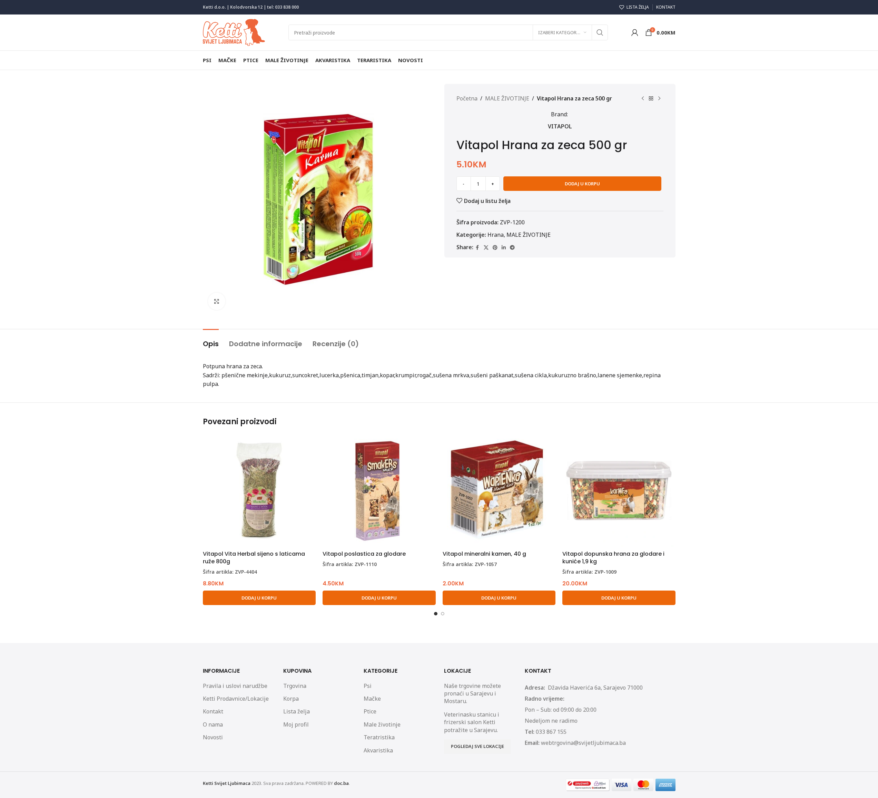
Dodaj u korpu (582, 184)
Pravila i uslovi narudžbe (235, 686)
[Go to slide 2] (442, 613)
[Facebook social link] (477, 247)
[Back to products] (651, 99)
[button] (259, 598)
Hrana (495, 235)
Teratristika (379, 737)
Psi (368, 686)
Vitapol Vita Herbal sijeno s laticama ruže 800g (254, 557)
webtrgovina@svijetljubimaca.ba (583, 743)
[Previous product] (643, 99)
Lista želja (296, 711)
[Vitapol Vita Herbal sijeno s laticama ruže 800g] (259, 490)
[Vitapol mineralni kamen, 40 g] (499, 490)
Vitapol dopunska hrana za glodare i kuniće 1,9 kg (613, 557)
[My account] (635, 32)
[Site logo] (234, 32)
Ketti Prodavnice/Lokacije (236, 698)
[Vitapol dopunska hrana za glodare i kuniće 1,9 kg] (618, 490)
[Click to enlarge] (216, 301)
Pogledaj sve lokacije (477, 746)
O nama (213, 724)
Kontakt (213, 711)
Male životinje (382, 724)
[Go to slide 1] (435, 613)
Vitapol (560, 126)
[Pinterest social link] (495, 247)
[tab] (211, 340)
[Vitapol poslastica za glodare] (379, 490)
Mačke (372, 698)
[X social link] (486, 247)
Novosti (213, 737)
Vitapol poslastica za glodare (364, 554)
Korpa (291, 698)
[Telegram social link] (512, 247)
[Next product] (659, 99)
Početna (466, 98)
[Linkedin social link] (504, 247)
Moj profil (296, 724)
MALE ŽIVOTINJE (507, 98)
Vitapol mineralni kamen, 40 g (484, 554)
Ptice (370, 711)
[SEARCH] (600, 32)
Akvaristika (378, 750)
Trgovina (294, 686)
